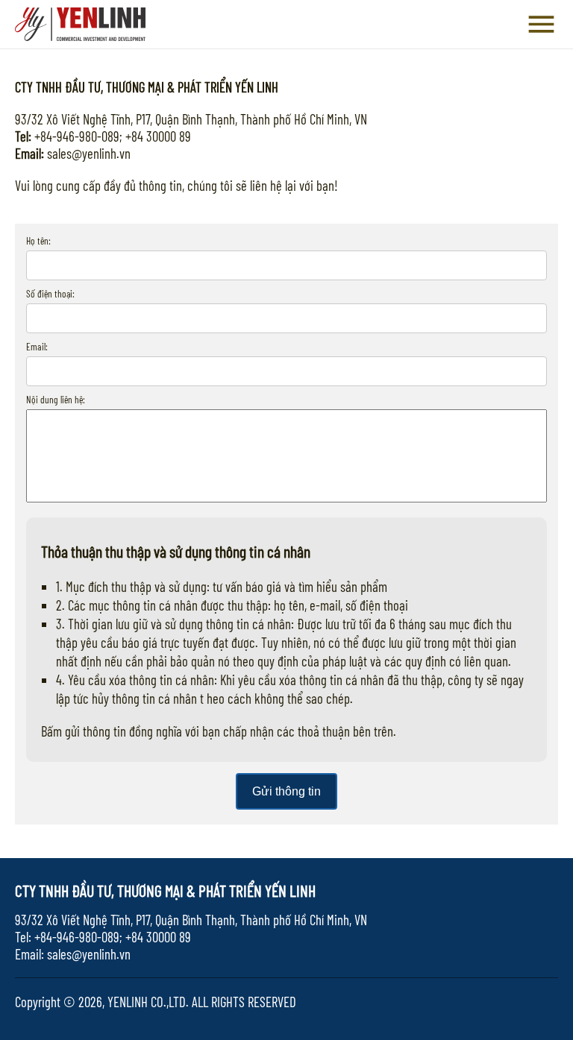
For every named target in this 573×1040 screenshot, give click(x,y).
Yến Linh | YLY (80, 28)
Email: (37, 347)
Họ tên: (38, 241)
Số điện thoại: (50, 294)
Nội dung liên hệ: (55, 400)
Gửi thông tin (286, 791)
